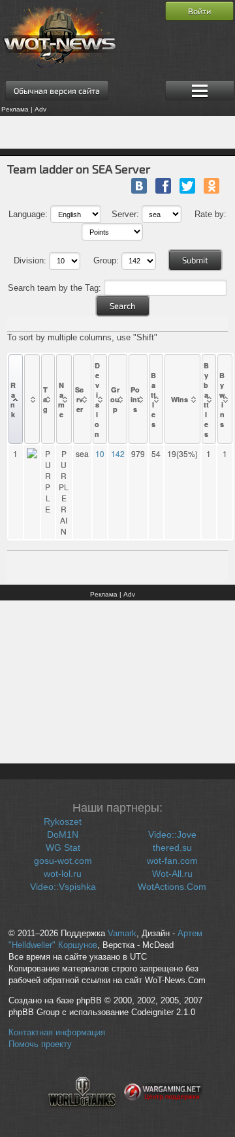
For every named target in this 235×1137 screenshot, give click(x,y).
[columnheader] (15, 399)
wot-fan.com (172, 860)
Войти (199, 11)
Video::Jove (172, 834)
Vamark (122, 933)
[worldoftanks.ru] (82, 1114)
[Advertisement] (117, 132)
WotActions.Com (172, 886)
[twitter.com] (187, 186)
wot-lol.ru (63, 873)
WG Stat (63, 847)
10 (99, 453)
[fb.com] (163, 186)
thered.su (172, 847)
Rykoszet (63, 821)
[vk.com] (139, 186)
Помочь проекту (40, 1044)
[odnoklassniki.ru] (211, 186)
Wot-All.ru (172, 873)
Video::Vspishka (63, 886)
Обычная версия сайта (57, 90)
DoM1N (62, 834)
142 (118, 453)
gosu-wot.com (63, 860)
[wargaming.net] (163, 1114)
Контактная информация (56, 1032)
